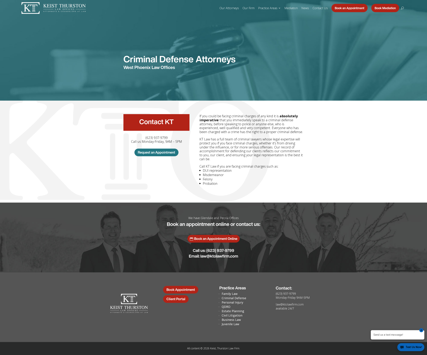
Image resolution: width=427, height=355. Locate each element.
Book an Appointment (349, 8)
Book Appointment (180, 289)
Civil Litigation (232, 315)
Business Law (231, 320)
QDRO (226, 307)
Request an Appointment (156, 152)
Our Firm (249, 8)
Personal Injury (232, 302)
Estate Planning (233, 311)
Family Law (230, 294)
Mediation (291, 8)
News (305, 8)
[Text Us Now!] (411, 348)
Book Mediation (385, 8)
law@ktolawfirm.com (219, 256)
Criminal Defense (234, 298)
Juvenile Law (230, 324)
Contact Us (320, 8)
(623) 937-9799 (220, 250)
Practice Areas (267, 8)
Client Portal (175, 299)
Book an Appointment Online (215, 238)
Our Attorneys (229, 8)
